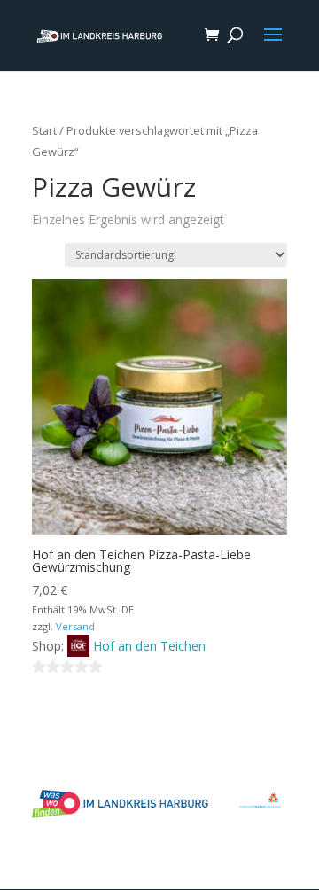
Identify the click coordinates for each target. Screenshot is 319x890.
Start (44, 130)
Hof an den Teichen (149, 645)
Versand (75, 626)
